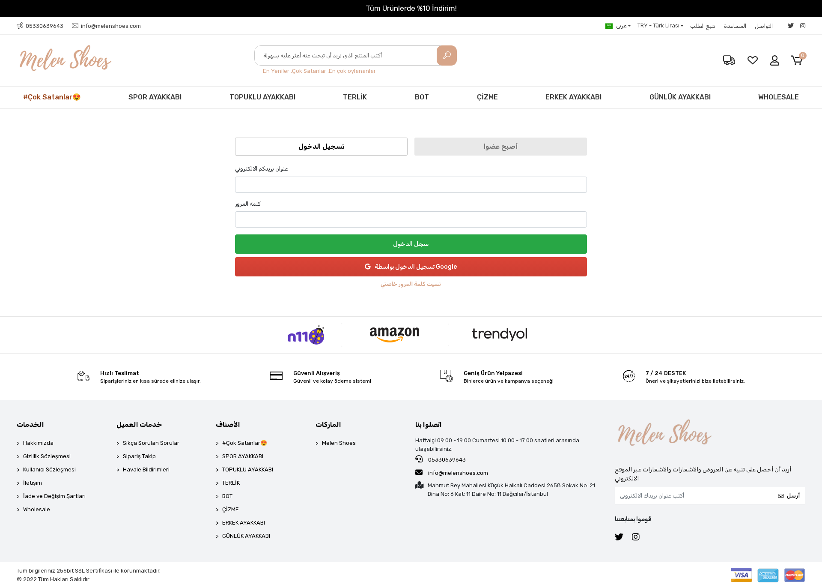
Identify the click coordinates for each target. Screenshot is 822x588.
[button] (798, 60)
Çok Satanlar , (310, 71)
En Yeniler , (277, 71)
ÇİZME (487, 97)
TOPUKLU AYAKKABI (262, 97)
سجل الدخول (411, 244)
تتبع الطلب (702, 26)
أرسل (793, 495)
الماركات (328, 424)
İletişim (32, 483)
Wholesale (36, 509)
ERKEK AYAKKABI (573, 97)
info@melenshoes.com (457, 473)
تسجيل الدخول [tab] (321, 146)
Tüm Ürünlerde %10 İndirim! (411, 8)
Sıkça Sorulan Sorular (151, 443)
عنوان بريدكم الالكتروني (261, 168)
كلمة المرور (248, 204)
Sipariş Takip (139, 456)
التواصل (764, 26)
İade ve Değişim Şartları (54, 496)
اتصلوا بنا (428, 424)
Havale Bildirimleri (146, 469)
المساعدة (735, 26)
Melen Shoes (339, 443)
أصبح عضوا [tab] (501, 146)
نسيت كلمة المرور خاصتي (411, 284)
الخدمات (30, 424)
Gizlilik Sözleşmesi (47, 456)
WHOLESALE (778, 97)
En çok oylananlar (352, 71)
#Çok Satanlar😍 (52, 97)
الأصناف (228, 424)
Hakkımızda (38, 443)
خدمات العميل (139, 424)
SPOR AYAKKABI (155, 97)
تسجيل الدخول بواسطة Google (416, 266)
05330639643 (446, 459)
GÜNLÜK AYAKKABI (680, 97)
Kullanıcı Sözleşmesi (49, 469)
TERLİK (355, 97)
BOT (422, 97)
